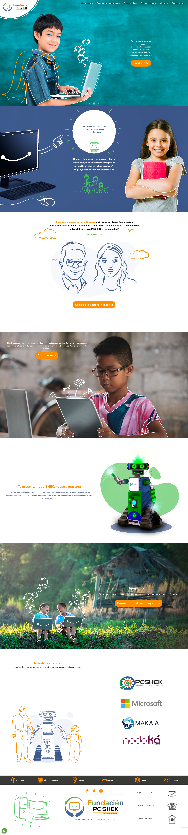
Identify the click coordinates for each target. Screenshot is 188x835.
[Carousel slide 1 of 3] (89, 103)
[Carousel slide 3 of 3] (98, 103)
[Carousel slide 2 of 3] (94, 103)
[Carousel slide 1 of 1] (141, 772)
